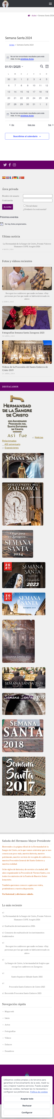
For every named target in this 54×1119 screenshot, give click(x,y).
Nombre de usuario (10, 196)
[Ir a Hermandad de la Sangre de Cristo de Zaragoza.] (29, 15)
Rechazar (27, 1105)
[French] (11, 177)
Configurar (27, 1112)
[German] (15, 177)
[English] (7, 177)
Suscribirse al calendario (25, 136)
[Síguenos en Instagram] (14, 165)
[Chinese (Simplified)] (22, 177)
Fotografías (10, 1031)
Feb (49, 125)
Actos (11, 44)
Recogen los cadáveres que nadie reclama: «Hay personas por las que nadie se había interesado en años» (27, 296)
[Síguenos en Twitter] (5, 165)
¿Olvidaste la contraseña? (35, 209)
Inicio (7, 1018)
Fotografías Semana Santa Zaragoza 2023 (23, 332)
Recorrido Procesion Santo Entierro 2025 (23, 993)
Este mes (31, 125)
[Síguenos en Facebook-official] (9, 165)
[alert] (27, 114)
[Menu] (50, 3)
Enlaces (8, 1044)
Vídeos (8, 1037)
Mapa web (9, 1011)
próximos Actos (27, 59)
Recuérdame (31, 205)
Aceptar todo (27, 1098)
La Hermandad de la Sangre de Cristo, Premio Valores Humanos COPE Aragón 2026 (27, 245)
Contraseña (7, 200)
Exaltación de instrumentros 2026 (20, 926)
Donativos (9, 1051)
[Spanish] (4, 177)
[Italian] (19, 177)
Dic (13, 125)
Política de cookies (39, 1092)
